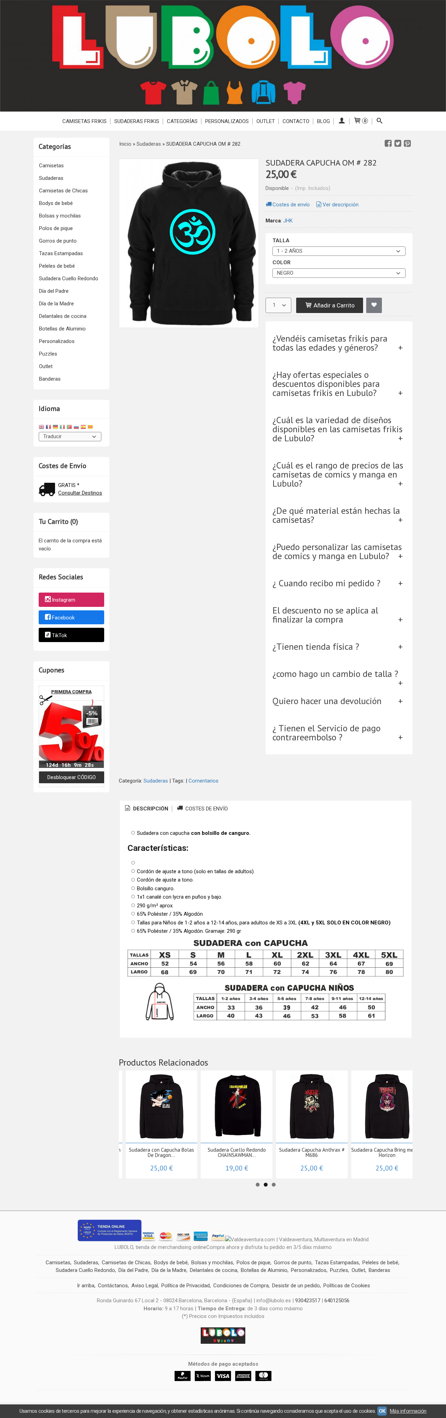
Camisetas (51, 165)
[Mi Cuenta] (341, 121)
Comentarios (203, 781)
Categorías (182, 121)
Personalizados (227, 121)
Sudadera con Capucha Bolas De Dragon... (161, 1152)
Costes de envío (291, 204)
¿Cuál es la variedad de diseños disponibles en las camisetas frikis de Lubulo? (337, 429)
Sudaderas (51, 178)
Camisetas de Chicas (63, 191)
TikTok (59, 635)
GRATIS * (68, 485)
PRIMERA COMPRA (71, 691)
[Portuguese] (69, 428)
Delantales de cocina (62, 316)
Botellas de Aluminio (62, 329)
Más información (408, 1411)
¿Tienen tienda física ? (315, 646)
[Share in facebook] (388, 143)
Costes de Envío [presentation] (206, 809)
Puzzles (48, 354)
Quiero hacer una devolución (327, 701)
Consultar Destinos (80, 493)
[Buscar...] (379, 121)
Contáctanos (113, 1285)
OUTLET (265, 121)
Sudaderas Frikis (136, 121)
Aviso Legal (144, 1285)
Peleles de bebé (57, 266)
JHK (288, 221)
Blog (323, 121)
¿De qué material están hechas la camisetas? (336, 515)
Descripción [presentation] (150, 809)
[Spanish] (83, 428)
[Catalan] (90, 428)
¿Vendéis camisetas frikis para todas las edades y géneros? (329, 343)
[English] (41, 428)
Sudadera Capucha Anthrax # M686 (312, 1152)
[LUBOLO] (223, 56)
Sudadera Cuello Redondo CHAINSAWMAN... (237, 1152)
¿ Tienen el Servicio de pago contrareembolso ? (326, 732)
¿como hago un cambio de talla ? (335, 673)
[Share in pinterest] (407, 143)
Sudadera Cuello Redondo (68, 278)
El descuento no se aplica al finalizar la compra (325, 614)
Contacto (296, 121)
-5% (92, 713)
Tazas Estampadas (61, 253)
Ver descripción (341, 204)
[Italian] (62, 428)
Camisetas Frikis (84, 121)
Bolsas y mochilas (60, 216)
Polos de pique (56, 228)
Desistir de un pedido (296, 1285)
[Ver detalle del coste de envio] (48, 490)
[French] (48, 428)
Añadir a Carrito (333, 305)
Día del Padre (54, 291)
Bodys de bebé (56, 203)
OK (382, 1411)
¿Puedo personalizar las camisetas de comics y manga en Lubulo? (337, 551)
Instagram (63, 600)
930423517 (307, 1300)
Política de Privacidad (185, 1285)
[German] (55, 428)
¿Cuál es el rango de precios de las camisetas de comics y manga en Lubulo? (337, 474)
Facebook (63, 618)
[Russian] (76, 428)
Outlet (46, 366)
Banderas (50, 379)
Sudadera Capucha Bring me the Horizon (387, 1152)
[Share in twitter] (398, 143)
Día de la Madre (56, 303)
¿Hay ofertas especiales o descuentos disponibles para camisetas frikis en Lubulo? (326, 383)
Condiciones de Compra (241, 1285)
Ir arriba (85, 1285)
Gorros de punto (58, 241)
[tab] (146, 809)
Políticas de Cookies (346, 1285)
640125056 (336, 1300)
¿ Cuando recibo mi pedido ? (326, 583)
